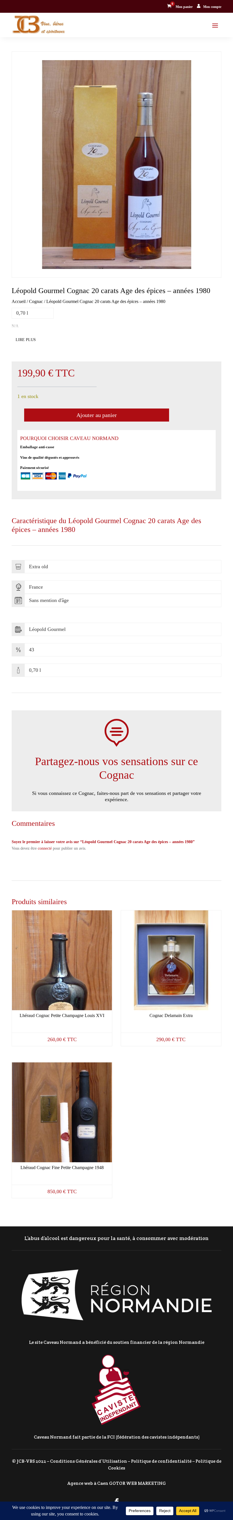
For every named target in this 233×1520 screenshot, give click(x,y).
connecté (45, 848)
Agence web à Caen (87, 1483)
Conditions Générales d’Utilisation (88, 1461)
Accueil (19, 301)
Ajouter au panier (96, 415)
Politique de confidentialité (161, 1461)
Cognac (36, 301)
